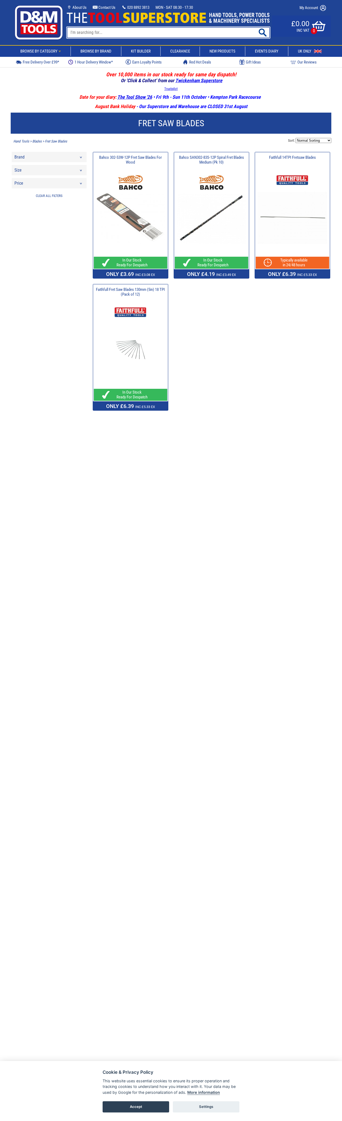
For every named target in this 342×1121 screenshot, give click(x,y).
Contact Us (106, 7)
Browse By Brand (95, 51)
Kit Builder (141, 51)
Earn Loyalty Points (147, 62)
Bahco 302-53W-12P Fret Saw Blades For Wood (130, 160)
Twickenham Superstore (198, 80)
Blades (37, 141)
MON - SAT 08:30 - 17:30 (174, 7)
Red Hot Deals (200, 62)
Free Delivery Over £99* (41, 62)
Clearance (180, 51)
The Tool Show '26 (134, 97)
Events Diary (266, 51)
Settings (206, 1106)
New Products (222, 51)
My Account (309, 7)
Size (18, 170)
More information (203, 1092)
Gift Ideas (253, 62)
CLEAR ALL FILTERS (49, 196)
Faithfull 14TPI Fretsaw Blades (292, 157)
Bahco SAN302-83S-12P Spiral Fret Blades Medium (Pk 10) (211, 160)
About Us (79, 7)
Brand (19, 157)
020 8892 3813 (137, 7)
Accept (136, 1106)
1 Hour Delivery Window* (94, 62)
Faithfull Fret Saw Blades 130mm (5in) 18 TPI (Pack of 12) (130, 292)
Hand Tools (21, 141)
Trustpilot (171, 89)
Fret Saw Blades (56, 141)
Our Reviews (307, 62)
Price (18, 183)
